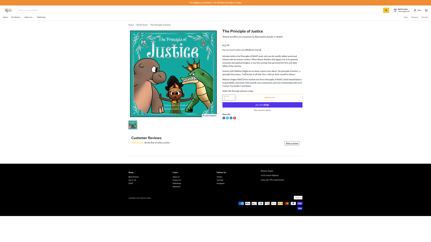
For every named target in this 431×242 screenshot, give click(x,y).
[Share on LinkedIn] (231, 118)
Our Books (15, 17)
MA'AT (131, 183)
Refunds (424, 17)
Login (419, 10)
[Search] (386, 10)
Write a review (292, 143)
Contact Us (177, 180)
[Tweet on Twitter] (227, 118)
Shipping (414, 17)
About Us (28, 17)
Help (406, 17)
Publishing (41, 17)
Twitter (219, 177)
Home (5, 17)
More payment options (262, 110)
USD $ (297, 198)
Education (176, 186)
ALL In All (132, 180)
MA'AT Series (142, 25)
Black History (134, 177)
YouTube (220, 180)
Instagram (220, 183)
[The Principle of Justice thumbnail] (132, 124)
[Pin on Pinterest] (234, 118)
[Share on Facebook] (223, 118)
